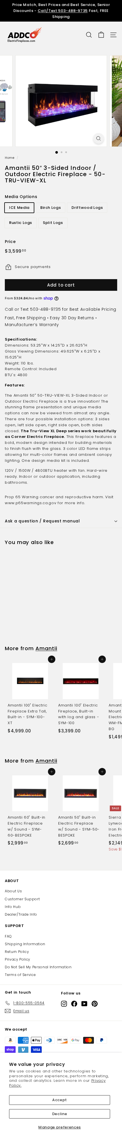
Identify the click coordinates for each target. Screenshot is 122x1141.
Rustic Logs (20, 222)
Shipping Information (25, 944)
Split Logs (53, 222)
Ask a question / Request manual (42, 521)
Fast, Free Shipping (25, 318)
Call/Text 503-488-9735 (63, 10)
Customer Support (22, 899)
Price (10, 241)
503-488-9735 (45, 309)
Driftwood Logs (87, 207)
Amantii (46, 648)
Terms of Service (20, 974)
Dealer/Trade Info (21, 914)
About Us (13, 891)
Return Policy (17, 951)
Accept (59, 1100)
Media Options (21, 196)
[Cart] (101, 34)
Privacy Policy (17, 959)
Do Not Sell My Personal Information (38, 967)
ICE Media (19, 207)
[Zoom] (98, 138)
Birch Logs (50, 207)
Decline (59, 1114)
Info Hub (13, 906)
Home (9, 157)
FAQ (8, 936)
